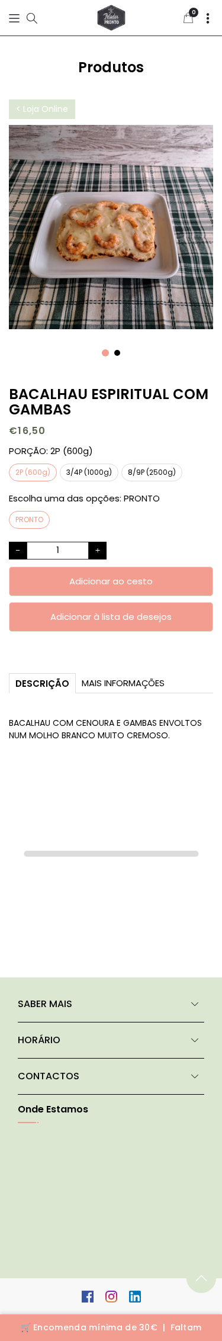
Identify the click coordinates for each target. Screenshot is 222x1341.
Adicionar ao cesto (111, 581)
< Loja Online (42, 109)
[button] (14, 18)
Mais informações (123, 683)
